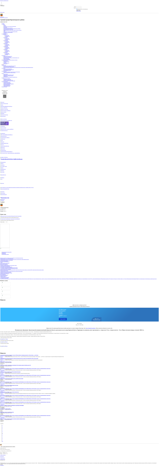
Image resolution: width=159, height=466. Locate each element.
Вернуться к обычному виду (4, 0)
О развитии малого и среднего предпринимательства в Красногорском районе (11, 271)
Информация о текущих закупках (8, 75)
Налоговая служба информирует (5, 261)
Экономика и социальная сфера (8, 32)
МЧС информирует (3, 274)
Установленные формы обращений (8, 83)
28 (2, 431)
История (5, 25)
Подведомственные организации (8, 29)
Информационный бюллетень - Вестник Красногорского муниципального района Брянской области (14, 259)
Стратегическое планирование (4, 277)
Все (2, 441)
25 (2, 427)
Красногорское (6, 40)
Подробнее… (2, 465)
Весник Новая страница (5, 254)
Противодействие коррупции (4, 273)
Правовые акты (7, 36)
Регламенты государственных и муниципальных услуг (11, 57)
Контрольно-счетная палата (4, 264)
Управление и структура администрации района (10, 31)
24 (2, 425)
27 (2, 430)
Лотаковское (5, 49)
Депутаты (5, 62)
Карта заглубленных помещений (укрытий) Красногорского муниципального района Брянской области (18, 67)
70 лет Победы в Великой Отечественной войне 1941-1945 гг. (9, 267)
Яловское (5, 34)
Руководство (5, 63)
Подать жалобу (63, 319)
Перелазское (5, 37)
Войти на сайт (2, 12)
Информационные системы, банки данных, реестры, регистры (12, 30)
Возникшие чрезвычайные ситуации (9, 66)
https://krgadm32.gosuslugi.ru (91, 328)
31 (2, 435)
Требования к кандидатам (7, 79)
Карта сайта (2, 456)
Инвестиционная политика (4, 270)
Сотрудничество (4, 71)
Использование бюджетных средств (9, 69)
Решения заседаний (6, 61)
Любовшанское (6, 46)
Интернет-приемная (5, 81)
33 (2, 438)
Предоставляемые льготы (7, 70)
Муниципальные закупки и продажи (5, 269)
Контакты (5, 33)
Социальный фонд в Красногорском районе (6, 260)
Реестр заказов (6, 74)
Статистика (3, 68)
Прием (3, 64)
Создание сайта (2, 459)
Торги (3, 73)
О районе (3, 24)
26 (2, 428)
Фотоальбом (5, 27)
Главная (3, 23)
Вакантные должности (7, 78)
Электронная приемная (7, 82)
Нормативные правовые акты (8, 56)
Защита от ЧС (4, 65)
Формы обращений (6, 58)
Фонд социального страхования (4, 263)
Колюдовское (5, 52)
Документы (3, 55)
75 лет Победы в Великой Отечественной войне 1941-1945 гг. (9, 268)
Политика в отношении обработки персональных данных (8, 265)
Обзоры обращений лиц (7, 85)
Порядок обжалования (7, 59)
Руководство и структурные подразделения (10, 26)
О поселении (7, 35)
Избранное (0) (6, 76)
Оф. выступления (4, 86)
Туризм (1, 262)
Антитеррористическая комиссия (5, 266)
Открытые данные (3, 276)
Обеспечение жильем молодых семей (5, 272)
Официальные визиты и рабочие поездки (9, 72)
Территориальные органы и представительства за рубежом (12, 28)
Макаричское (5, 43)
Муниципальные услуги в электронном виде (6, 258)
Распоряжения (6, 60)
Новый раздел (4, 253)
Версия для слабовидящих (4, 17)
